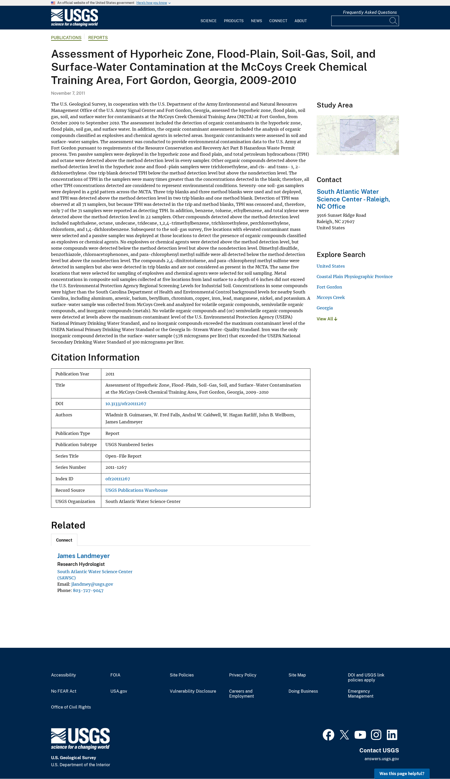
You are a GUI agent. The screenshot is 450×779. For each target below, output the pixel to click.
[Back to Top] (431, 760)
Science (209, 21)
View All (325, 318)
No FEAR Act (63, 691)
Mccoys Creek (331, 297)
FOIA (115, 675)
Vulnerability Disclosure (193, 691)
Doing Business (303, 691)
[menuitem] (208, 18)
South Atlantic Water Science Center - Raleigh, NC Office (353, 199)
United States (331, 266)
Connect (278, 21)
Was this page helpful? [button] (401, 773)
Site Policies (182, 675)
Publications (66, 37)
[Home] (74, 25)
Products (233, 21)
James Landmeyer (83, 555)
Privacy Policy (243, 675)
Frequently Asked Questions (370, 12)
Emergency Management (360, 694)
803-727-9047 (88, 590)
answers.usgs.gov (382, 758)
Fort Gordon (329, 287)
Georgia (325, 307)
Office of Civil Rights (71, 707)
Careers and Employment (241, 694)
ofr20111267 (117, 478)
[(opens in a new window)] (328, 734)
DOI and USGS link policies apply (366, 677)
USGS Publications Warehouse (136, 490)
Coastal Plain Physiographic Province (355, 276)
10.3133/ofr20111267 (125, 403)
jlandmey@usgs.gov (92, 584)
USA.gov (118, 691)
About (301, 21)
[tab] (64, 540)
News (256, 21)
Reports (98, 37)
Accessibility (63, 675)
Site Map (297, 675)
